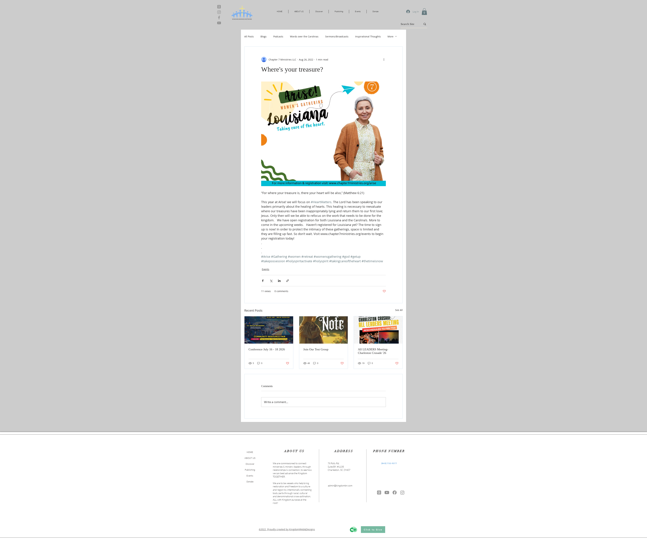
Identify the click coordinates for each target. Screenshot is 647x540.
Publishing (250, 469)
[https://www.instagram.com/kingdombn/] (402, 492)
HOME (250, 452)
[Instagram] (219, 12)
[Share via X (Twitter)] (271, 280)
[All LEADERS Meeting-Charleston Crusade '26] (378, 330)
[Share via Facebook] (262, 280)
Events (265, 269)
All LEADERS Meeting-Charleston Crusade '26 (373, 351)
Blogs (263, 36)
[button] (424, 11)
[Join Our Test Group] (323, 330)
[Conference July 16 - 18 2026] (268, 330)
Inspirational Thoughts (368, 36)
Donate (250, 481)
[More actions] (384, 59)
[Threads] (219, 6)
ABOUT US (249, 458)
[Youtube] (387, 492)
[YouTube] (219, 23)
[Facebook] (219, 17)
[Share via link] (287, 280)
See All (399, 310)
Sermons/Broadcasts (336, 36)
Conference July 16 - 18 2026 (267, 349)
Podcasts (278, 36)
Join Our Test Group (315, 349)
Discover (250, 464)
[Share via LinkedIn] (279, 280)
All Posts (249, 36)
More (390, 36)
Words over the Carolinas (304, 36)
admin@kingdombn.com (340, 485)
